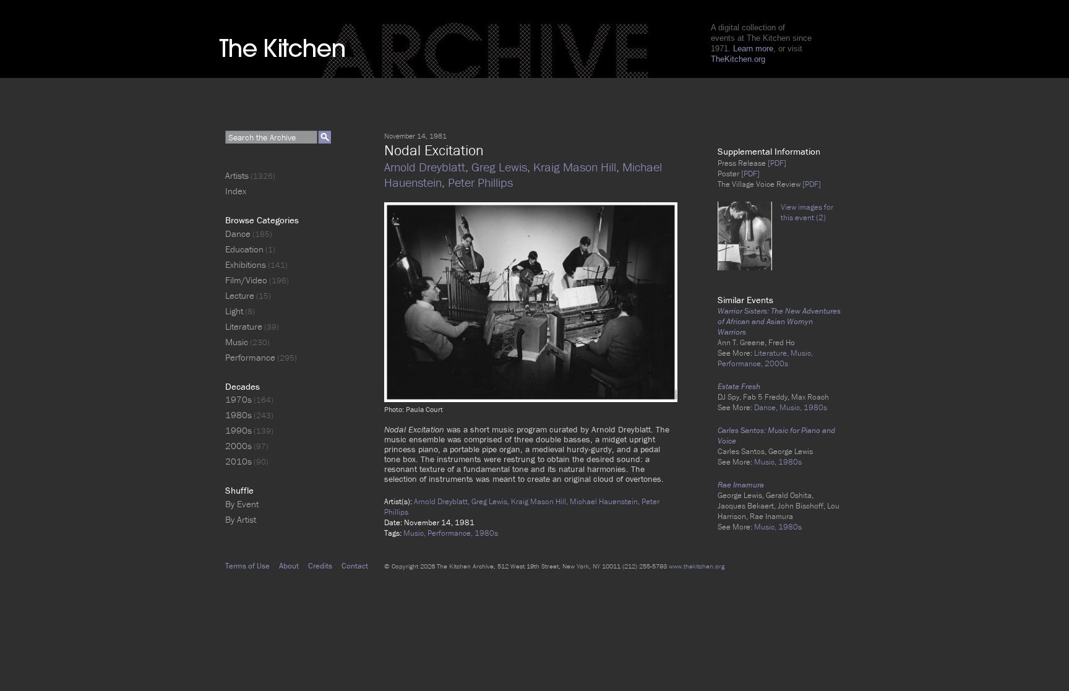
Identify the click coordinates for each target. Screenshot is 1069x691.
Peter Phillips (480, 182)
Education (244, 249)
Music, (415, 533)
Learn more (753, 48)
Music (236, 342)
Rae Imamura (741, 484)
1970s (238, 399)
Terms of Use (247, 565)
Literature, (772, 353)
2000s (776, 363)
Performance (250, 357)
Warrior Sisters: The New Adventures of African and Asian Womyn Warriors (779, 321)
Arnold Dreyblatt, (427, 166)
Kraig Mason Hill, (577, 166)
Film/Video (246, 280)
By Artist (240, 519)
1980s (486, 533)
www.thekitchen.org (696, 566)
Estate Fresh (739, 386)
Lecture (239, 295)
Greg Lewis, (502, 166)
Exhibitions (245, 264)
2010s (238, 461)
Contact (354, 565)
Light (234, 311)
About (289, 565)
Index (235, 191)
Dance (238, 233)
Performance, (450, 533)
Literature (243, 326)
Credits (320, 565)
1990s (238, 430)
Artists (237, 175)
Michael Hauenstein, (606, 501)
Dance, (766, 407)
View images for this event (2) (807, 212)
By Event (242, 504)
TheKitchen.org (738, 59)
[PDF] (776, 163)
